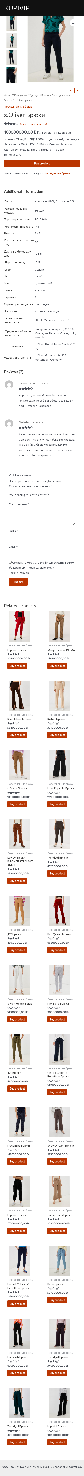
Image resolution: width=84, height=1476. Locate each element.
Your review (19, 504)
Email (13, 546)
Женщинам (20, 95)
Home (7, 95)
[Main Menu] (76, 8)
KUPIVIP (17, 8)
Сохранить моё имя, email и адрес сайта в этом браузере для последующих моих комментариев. (41, 568)
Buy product (42, 163)
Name (13, 530)
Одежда (34, 95)
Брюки (45, 95)
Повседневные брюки (18, 106)
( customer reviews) (33, 124)
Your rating (18, 495)
